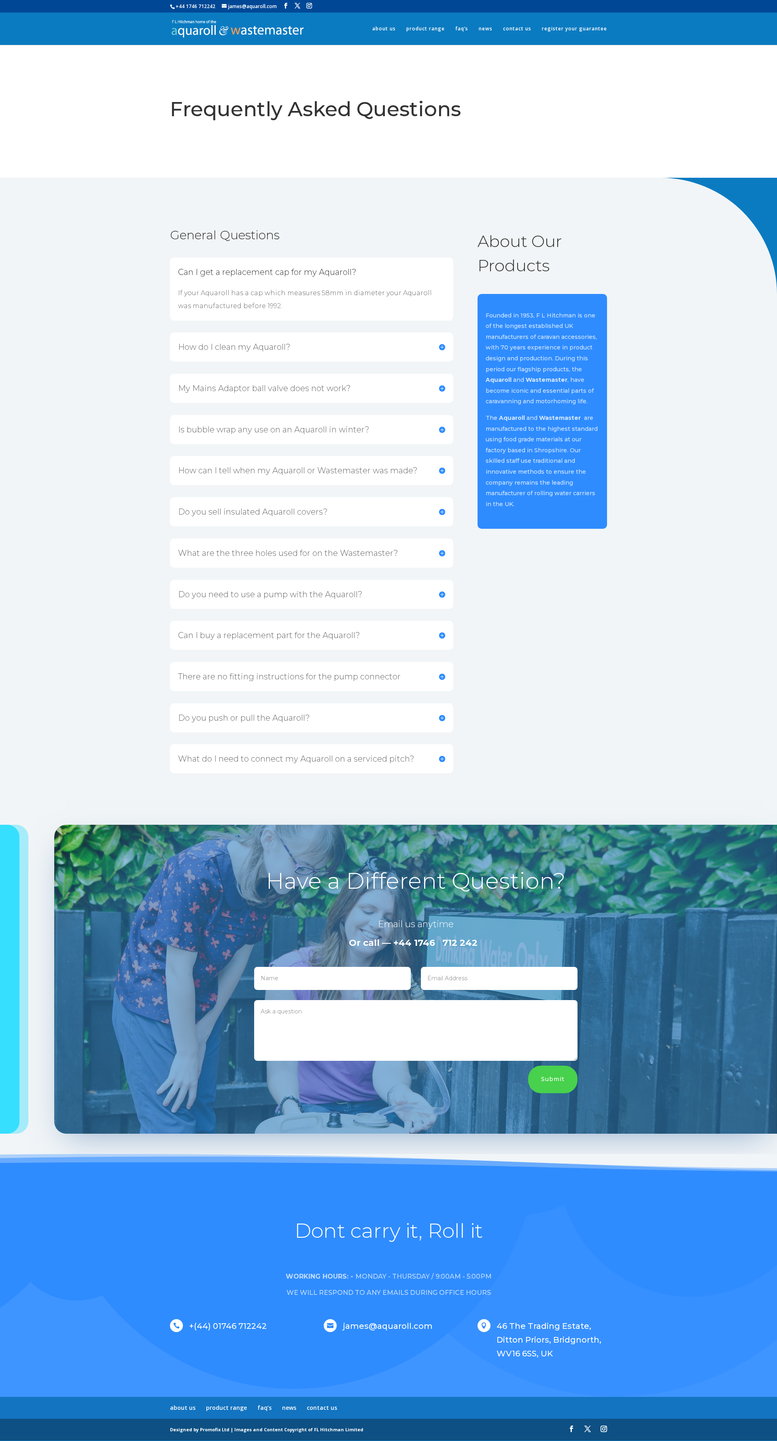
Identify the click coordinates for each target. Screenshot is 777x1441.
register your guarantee (574, 29)
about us (384, 29)
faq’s (461, 29)
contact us (517, 29)
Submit (553, 1079)
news (486, 29)
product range (425, 29)
